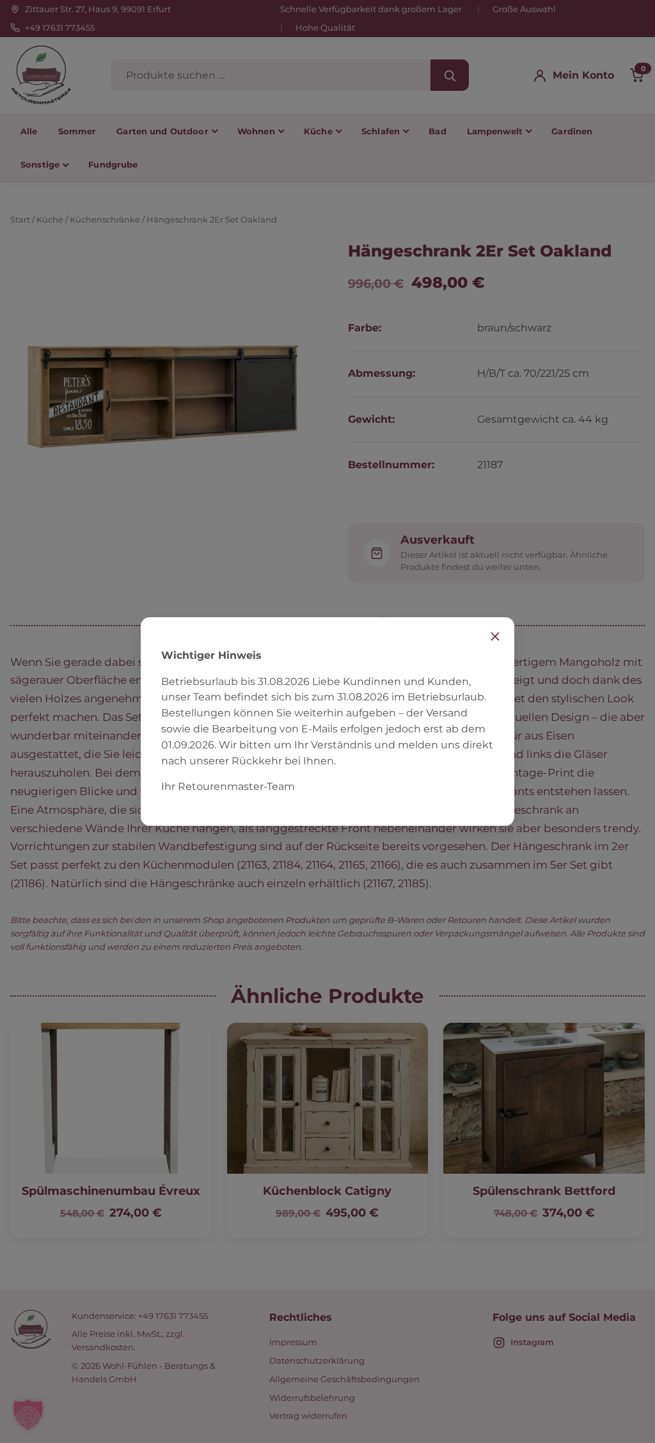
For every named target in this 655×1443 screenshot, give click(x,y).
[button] (28, 1415)
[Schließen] (495, 636)
